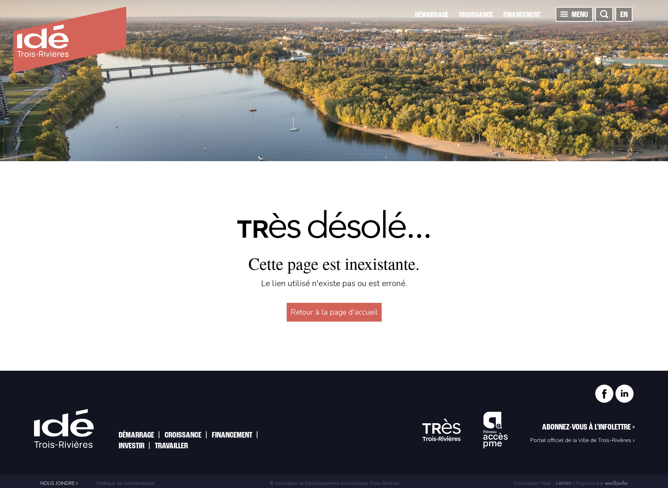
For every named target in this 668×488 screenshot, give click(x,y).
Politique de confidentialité (124, 483)
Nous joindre (58, 483)
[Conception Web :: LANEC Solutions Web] (564, 483)
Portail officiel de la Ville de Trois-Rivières (580, 440)
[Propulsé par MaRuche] (616, 483)
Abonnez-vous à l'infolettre (588, 427)
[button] (564, 14)
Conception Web (532, 483)
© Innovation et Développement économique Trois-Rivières (334, 483)
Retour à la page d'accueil (334, 312)
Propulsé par (589, 483)
